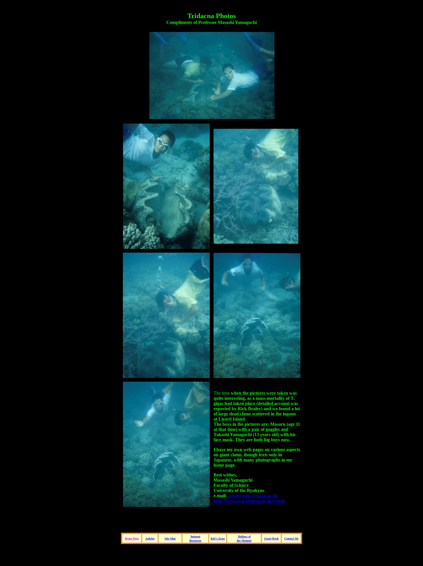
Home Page (132, 538)
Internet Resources (195, 538)
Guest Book (271, 538)
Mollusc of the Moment (244, 538)
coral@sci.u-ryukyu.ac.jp (252, 495)
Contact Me (291, 538)
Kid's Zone (218, 538)
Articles (150, 538)
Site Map (170, 538)
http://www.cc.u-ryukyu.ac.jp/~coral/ (249, 500)
